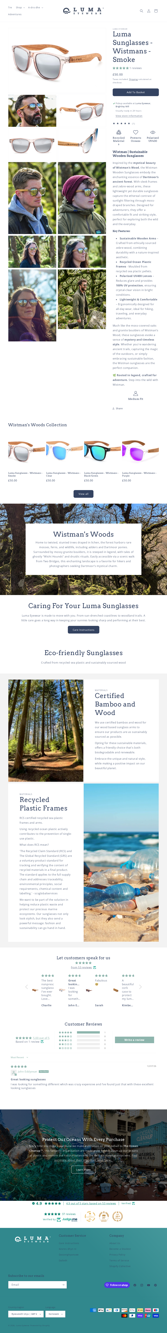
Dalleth (63, 1260)
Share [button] (119, 408)
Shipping (133, 79)
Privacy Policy (117, 1254)
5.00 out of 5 (41, 1038)
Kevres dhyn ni (67, 1248)
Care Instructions (83, 629)
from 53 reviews (81, 967)
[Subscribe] (63, 1285)
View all (84, 493)
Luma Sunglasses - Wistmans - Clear (63, 474)
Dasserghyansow (69, 1254)
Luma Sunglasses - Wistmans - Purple (139, 474)
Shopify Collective (119, 1266)
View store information (129, 115)
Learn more (83, 1169)
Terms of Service (119, 1260)
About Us (114, 1243)
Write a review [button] (134, 1040)
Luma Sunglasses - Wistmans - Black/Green (101, 474)
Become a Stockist (120, 1248)
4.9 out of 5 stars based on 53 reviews (91, 1203)
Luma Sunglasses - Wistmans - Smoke (25, 474)
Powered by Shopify (40, 1325)
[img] (83, 963)
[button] (20, 7)
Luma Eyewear (23, 1325)
